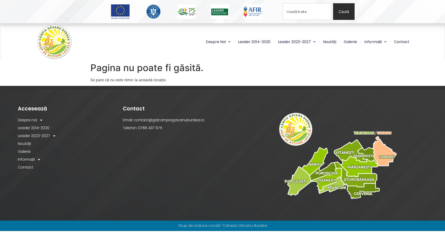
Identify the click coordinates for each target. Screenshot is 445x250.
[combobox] (307, 11)
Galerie (350, 41)
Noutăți (329, 41)
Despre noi (216, 41)
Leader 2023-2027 (294, 41)
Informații (373, 41)
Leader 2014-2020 (254, 41)
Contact (401, 41)
